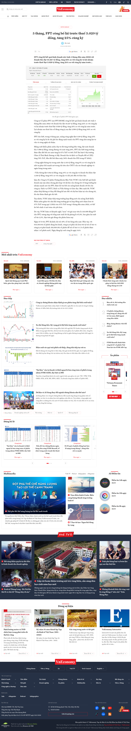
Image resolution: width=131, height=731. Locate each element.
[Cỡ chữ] (39, 51)
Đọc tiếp (8, 298)
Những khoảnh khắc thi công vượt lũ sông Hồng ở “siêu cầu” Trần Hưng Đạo (114, 592)
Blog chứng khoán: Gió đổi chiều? (117, 325)
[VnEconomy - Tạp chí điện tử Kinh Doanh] (65, 662)
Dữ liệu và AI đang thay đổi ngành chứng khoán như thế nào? (61, 392)
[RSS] (110, 714)
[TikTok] (123, 2)
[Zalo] (115, 2)
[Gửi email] (88, 51)
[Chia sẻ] (95, 51)
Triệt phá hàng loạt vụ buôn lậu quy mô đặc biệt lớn (113, 563)
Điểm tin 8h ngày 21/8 (119, 507)
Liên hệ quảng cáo (68, 714)
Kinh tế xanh (57, 16)
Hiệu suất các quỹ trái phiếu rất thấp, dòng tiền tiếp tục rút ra (61, 348)
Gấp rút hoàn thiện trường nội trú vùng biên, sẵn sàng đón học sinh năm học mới (64, 583)
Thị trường (70, 16)
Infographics (82, 474)
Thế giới (109, 16)
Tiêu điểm (14, 16)
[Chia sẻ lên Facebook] (81, 51)
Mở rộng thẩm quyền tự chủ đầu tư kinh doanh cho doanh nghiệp (15, 563)
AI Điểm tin (114, 474)
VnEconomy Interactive (111, 629)
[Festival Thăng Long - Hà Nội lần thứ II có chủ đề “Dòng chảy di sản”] (16, 578)
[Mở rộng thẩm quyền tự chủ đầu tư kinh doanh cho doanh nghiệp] (16, 550)
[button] (48, 463)
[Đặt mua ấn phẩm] (124, 9)
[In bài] (35, 51)
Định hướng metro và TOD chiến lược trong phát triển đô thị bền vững (16, 632)
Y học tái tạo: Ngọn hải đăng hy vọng (80, 524)
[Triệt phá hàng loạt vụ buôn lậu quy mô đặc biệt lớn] (114, 550)
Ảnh (2, 696)
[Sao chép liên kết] (92, 51)
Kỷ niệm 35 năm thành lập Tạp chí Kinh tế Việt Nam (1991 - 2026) (49, 632)
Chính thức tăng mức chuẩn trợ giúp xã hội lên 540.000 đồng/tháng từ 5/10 (114, 283)
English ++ (92, 2)
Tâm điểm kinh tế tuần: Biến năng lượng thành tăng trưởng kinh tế (81, 498)
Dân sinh (118, 16)
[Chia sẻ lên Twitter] (84, 51)
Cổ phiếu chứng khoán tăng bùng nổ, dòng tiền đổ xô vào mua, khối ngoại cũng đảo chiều (117, 314)
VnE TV (68, 2)
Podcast (74, 474)
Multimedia (10, 474)
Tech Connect (79, 2)
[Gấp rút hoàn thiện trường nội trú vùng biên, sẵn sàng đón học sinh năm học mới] (65, 559)
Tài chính (34, 16)
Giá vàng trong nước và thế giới (81, 629)
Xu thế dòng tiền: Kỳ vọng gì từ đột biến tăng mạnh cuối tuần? (61, 325)
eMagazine (91, 474)
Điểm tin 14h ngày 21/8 (119, 481)
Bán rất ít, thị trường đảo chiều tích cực (116, 304)
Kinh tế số (45, 16)
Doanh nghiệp (83, 16)
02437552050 (55, 710)
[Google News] (128, 2)
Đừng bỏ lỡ (9, 422)
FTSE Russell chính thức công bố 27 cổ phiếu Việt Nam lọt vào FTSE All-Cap (117, 345)
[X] (110, 2)
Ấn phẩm (114, 355)
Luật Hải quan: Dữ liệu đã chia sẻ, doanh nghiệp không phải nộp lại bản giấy (49, 283)
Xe (62, 2)
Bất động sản (97, 16)
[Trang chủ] (8, 16)
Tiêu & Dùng (53, 2)
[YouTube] (119, 2)
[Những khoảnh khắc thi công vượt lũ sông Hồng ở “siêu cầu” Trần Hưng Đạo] (114, 578)
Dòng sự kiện (65, 606)
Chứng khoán (40, 2)
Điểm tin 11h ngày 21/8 (119, 494)
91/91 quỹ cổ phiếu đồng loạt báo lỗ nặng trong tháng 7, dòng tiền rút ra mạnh (77, 448)
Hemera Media (32, 724)
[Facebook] (106, 2)
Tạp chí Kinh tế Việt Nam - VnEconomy (117, 725)
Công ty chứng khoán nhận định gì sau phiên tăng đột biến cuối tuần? (64, 303)
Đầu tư (24, 16)
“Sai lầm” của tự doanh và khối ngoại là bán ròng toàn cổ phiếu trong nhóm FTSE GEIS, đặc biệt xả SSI (64, 371)
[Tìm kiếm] (8, 9)
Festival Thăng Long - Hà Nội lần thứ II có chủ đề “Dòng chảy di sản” (16, 590)
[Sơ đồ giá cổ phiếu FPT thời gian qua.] (65, 66)
